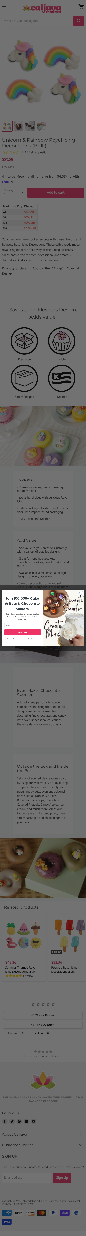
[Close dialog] (81, 592)
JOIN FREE (22, 632)
